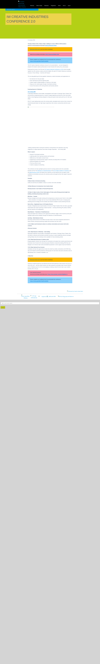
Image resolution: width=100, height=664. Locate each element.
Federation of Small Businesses (44, 170)
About (59, 5)
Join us (64, 5)
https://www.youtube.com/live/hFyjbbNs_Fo (57, 274)
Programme (53, 5)
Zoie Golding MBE (32, 91)
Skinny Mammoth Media (51, 45)
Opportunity (11, 9)
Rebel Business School (34, 172)
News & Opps (39, 5)
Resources (46, 5)
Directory (32, 5)
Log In (69, 5)
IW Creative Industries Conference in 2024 (54, 69)
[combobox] (50, 303)
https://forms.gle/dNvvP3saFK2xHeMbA (39, 61)
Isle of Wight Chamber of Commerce (61, 170)
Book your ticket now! (35, 49)
